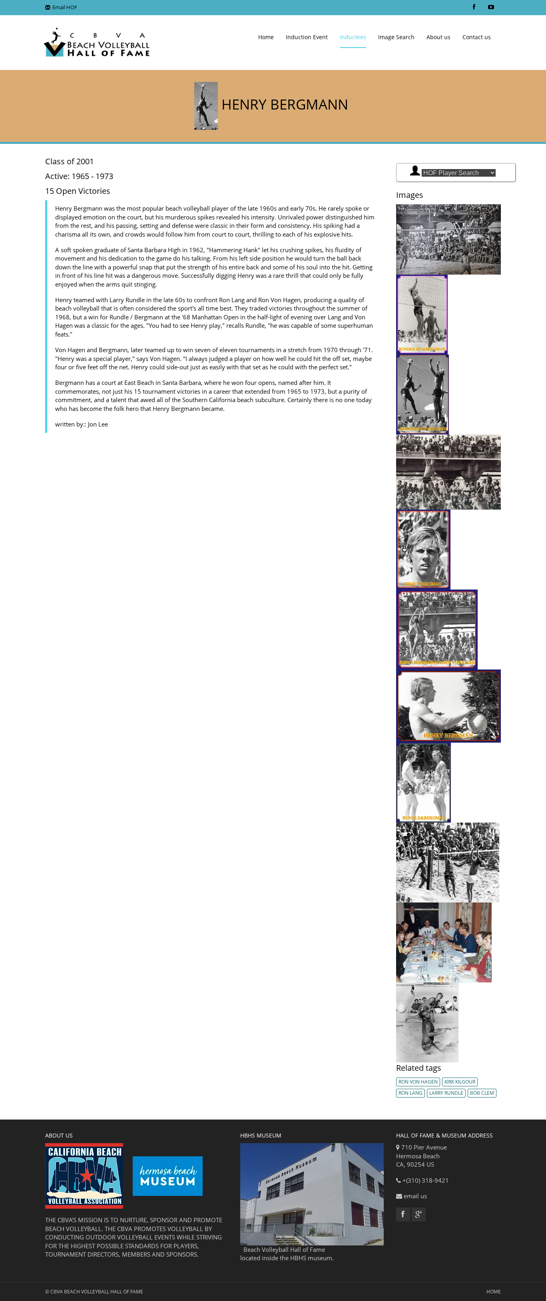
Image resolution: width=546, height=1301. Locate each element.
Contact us (476, 37)
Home (266, 37)
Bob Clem (482, 1093)
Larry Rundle (446, 1093)
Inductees (353, 37)
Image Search (396, 37)
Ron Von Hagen (418, 1081)
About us (438, 37)
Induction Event (307, 37)
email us (415, 1196)
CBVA (56, 1291)
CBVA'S (67, 1220)
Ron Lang (410, 1093)
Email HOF (64, 7)
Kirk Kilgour (459, 1081)
